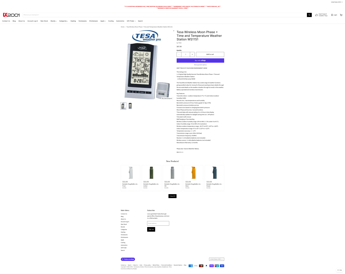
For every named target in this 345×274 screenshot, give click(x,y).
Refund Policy (156, 265)
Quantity (179, 50)
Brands (53, 21)
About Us (21, 21)
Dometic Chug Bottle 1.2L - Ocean (214, 185)
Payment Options (178, 265)
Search (140, 21)
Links (141, 265)
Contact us (123, 265)
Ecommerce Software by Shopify (129, 269)
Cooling (111, 21)
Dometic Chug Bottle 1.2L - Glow (193, 185)
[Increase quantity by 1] (192, 54)
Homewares (83, 21)
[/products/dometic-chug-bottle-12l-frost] (130, 173)
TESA (179, 43)
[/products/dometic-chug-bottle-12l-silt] (172, 173)
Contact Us (6, 21)
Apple (102, 21)
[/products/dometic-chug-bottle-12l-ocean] (214, 173)
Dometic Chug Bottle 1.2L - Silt (172, 185)
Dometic (124, 188)
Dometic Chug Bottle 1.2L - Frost (130, 185)
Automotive (120, 21)
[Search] (309, 15)
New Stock (44, 21)
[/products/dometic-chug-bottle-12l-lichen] (151, 173)
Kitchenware (93, 21)
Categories (63, 21)
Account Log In (32, 21)
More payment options (200, 65)
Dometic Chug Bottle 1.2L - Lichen (151, 185)
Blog (14, 21)
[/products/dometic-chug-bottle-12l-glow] (193, 173)
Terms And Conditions (166, 265)
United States (336, 2)
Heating (73, 21)
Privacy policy (147, 265)
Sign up (151, 229)
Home (122, 27)
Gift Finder (131, 21)
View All (172, 196)
